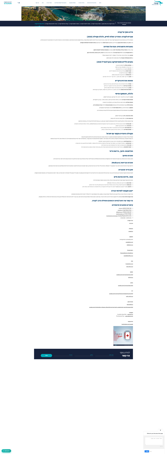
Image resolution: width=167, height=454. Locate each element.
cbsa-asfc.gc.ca (129, 266)
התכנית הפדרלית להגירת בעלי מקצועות (124, 23)
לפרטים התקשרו (8, 2)
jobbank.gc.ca (119, 212)
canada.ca (120, 210)
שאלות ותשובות (72, 2)
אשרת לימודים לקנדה (85, 23)
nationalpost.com (129, 316)
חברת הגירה (122, 217)
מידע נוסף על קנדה (39, 23)
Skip (151, 451)
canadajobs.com (129, 242)
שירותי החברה (81, 2)
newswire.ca (130, 314)
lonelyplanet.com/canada (127, 324)
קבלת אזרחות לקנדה (63, 23)
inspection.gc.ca (129, 264)
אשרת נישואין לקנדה (74, 23)
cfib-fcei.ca (130, 277)
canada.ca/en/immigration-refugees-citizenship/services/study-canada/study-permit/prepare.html (111, 307)
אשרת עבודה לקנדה (96, 23)
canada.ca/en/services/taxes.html (125, 285)
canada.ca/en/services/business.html (124, 274)
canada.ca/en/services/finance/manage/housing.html (121, 293)
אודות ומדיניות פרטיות (91, 2)
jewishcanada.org (120, 214)
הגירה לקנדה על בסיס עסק (108, 23)
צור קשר (37, 2)
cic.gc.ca (120, 208)
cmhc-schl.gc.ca (129, 296)
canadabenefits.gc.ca (128, 255)
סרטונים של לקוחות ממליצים (60, 2)
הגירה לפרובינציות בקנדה (51, 23)
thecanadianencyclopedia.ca (126, 253)
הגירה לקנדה (128, 217)
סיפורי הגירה (49, 2)
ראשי (100, 2)
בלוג (43, 2)
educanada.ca (130, 304)
